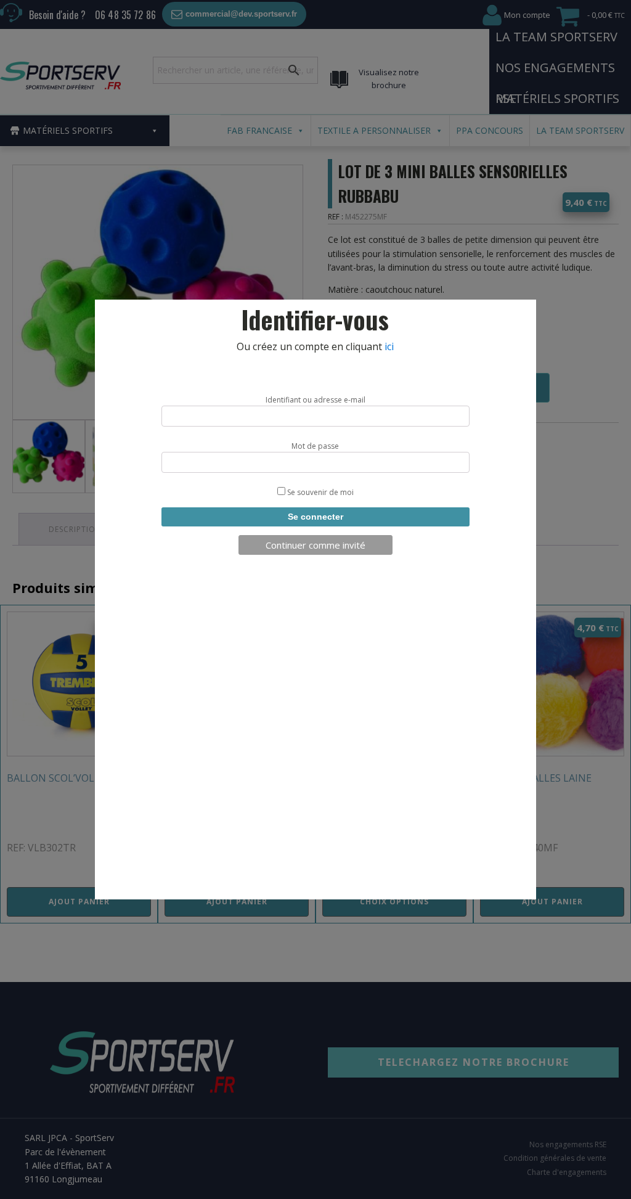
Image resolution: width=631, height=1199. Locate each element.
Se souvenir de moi (319, 492)
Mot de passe (315, 446)
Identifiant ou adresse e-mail (315, 400)
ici (389, 346)
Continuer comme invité (315, 545)
